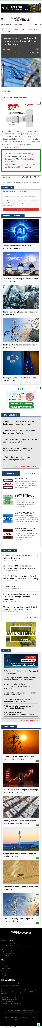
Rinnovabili (18, 24)
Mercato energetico (7, 971)
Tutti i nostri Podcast (29, 720)
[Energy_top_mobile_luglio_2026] (21, 8)
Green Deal (35, 183)
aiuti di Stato (11, 183)
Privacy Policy (4, 1027)
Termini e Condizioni (23, 1019)
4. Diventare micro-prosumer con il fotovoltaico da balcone (18, 707)
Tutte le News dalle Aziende (26, 467)
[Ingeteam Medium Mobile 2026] (21, 114)
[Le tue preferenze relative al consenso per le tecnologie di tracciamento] (38, 1024)
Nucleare (4, 975)
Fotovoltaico (6, 24)
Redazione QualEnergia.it (13, 53)
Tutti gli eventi (31, 617)
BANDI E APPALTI (22, 478)
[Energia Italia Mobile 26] (21, 399)
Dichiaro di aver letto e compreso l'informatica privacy (21, 201)
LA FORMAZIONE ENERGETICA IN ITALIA (24, 495)
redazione (21, 1014)
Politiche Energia (31, 24)
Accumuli (4, 973)
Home (3, 28)
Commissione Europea (23, 183)
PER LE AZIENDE (8, 980)
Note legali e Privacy (25, 1017)
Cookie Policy (13, 1027)
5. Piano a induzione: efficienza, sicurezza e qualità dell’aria (17, 700)
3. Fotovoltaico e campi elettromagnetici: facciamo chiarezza (19, 713)
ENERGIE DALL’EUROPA (24, 513)
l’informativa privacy (26, 203)
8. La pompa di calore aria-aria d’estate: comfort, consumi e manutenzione (20, 679)
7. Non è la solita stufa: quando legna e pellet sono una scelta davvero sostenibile (20, 686)
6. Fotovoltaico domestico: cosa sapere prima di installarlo (20, 694)
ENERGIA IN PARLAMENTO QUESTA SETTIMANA (26, 529)
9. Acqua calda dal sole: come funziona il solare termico (21, 672)
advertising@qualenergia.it (14, 985)
